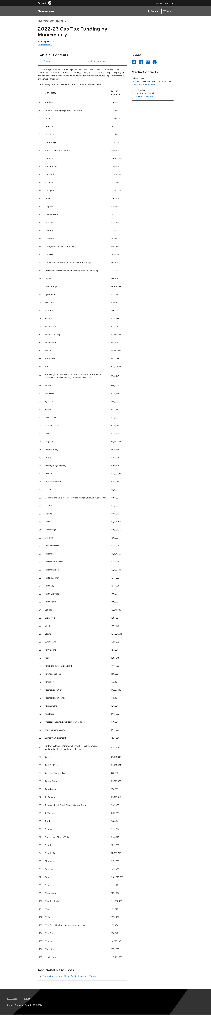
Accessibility (12, 998)
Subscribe (168, 3)
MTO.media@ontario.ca (142, 96)
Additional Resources (97, 61)
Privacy (27, 998)
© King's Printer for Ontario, (24, 1005)
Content (47, 61)
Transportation (45, 44)
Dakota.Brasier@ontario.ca (144, 84)
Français (158, 3)
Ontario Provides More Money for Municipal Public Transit (69, 976)
